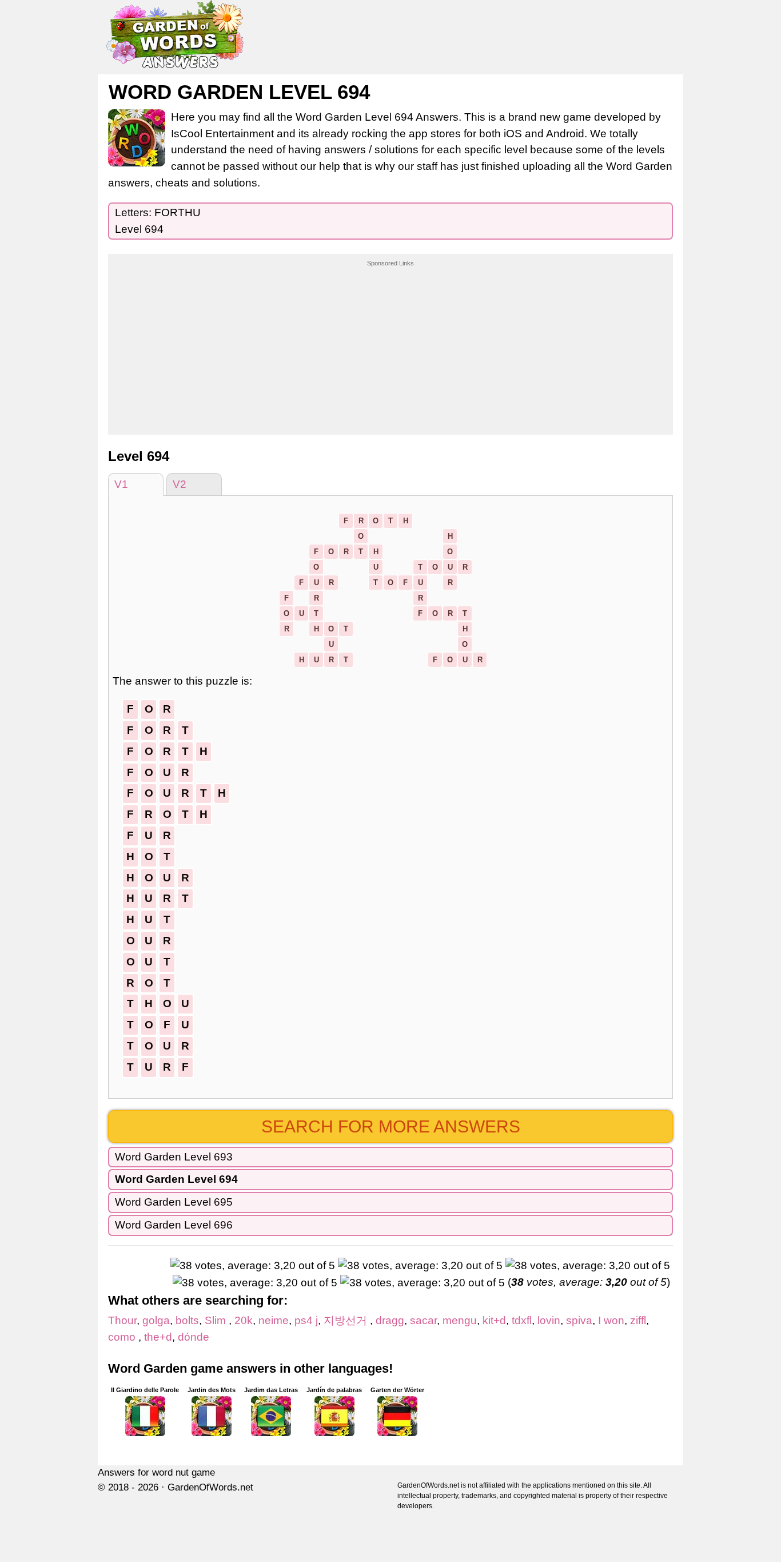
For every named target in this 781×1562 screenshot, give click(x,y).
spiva (579, 1320)
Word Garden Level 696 (174, 1225)
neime (273, 1320)
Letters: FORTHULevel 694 (158, 220)
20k (243, 1320)
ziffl (638, 1320)
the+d (158, 1337)
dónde (193, 1337)
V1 (121, 484)
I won (611, 1320)
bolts (187, 1320)
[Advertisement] (390, 339)
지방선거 (347, 1320)
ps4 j (306, 1320)
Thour (122, 1320)
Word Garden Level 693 (174, 1157)
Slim (217, 1320)
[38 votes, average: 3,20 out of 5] (252, 1266)
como (123, 1337)
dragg (390, 1320)
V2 (179, 484)
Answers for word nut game (156, 1472)
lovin (548, 1320)
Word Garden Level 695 (174, 1202)
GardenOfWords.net (210, 1487)
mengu (460, 1320)
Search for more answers (390, 1126)
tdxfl (522, 1320)
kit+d (494, 1320)
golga (156, 1320)
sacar (423, 1320)
